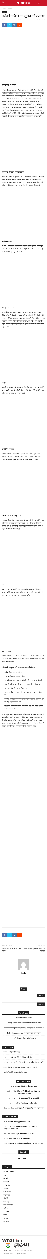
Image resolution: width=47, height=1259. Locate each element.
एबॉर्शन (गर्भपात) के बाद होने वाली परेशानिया (26, 1103)
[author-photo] (23, 970)
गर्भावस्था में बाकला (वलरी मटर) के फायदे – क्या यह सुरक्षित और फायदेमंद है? (24, 1028)
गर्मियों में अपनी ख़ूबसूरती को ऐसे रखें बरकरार (34, 950)
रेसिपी (5, 1215)
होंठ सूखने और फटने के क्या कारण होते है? (29, 1098)
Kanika (6, 20)
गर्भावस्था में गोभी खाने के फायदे (24, 1018)
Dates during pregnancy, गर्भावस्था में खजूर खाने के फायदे (24, 1033)
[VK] (14, 25)
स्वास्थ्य (5, 1218)
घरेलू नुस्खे (6, 1182)
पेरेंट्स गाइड (6, 1195)
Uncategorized (8, 1172)
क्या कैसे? (6, 1178)
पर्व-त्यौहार (6, 1188)
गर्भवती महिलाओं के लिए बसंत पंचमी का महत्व (24, 1038)
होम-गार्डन (6, 1221)
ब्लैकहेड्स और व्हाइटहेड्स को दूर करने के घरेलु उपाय (30, 1108)
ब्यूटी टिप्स (6, 1208)
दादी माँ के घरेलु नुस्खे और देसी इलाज (27, 1086)
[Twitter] (9, 25)
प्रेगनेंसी (10, 9)
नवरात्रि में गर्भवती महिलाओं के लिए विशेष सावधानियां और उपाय (24, 1023)
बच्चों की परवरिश (8, 1205)
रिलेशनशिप (6, 1211)
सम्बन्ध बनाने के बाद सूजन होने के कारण (11, 950)
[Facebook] (4, 25)
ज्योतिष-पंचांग (7, 1185)
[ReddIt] (19, 25)
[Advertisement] (23, 56)
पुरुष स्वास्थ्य (7, 1192)
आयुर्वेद (5, 1175)
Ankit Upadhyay (9, 1108)
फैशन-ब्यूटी (6, 1201)
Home (4, 9)
